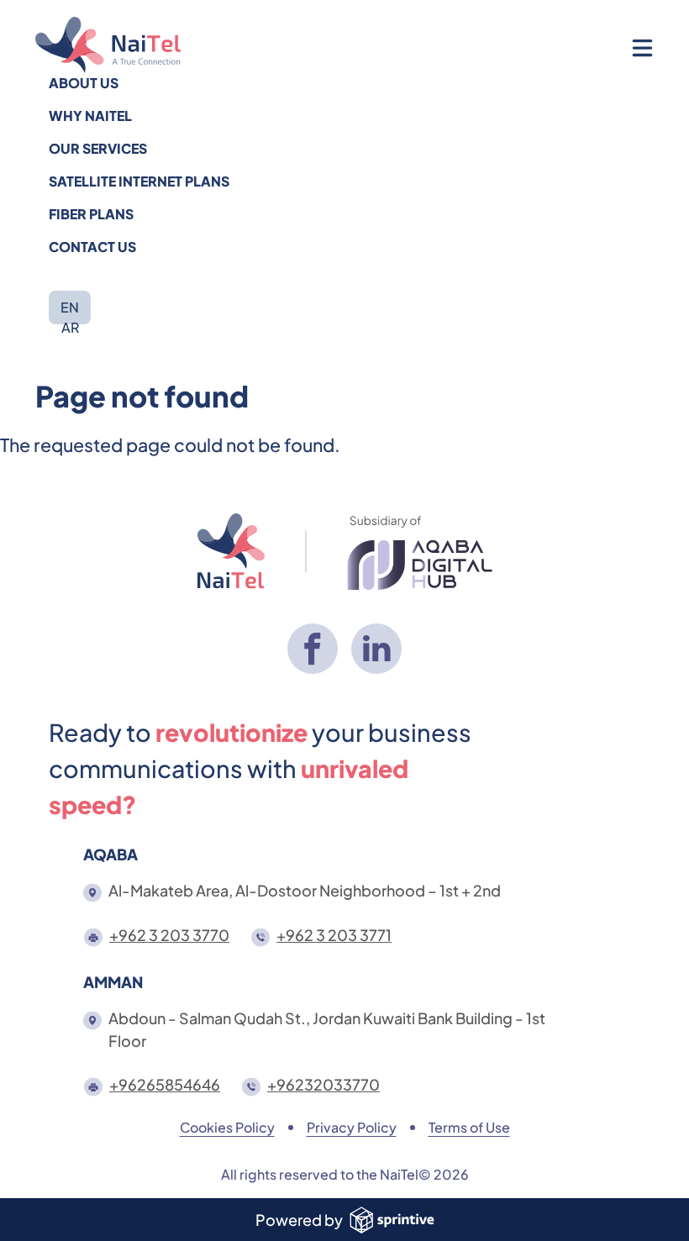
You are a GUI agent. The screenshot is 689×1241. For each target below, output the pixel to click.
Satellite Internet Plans (139, 181)
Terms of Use (469, 1127)
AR (70, 327)
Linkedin (376, 648)
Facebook (312, 648)
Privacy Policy (352, 1127)
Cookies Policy (227, 1127)
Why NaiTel (90, 115)
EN (69, 307)
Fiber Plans (91, 214)
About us (83, 83)
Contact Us (92, 246)
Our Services (98, 148)
